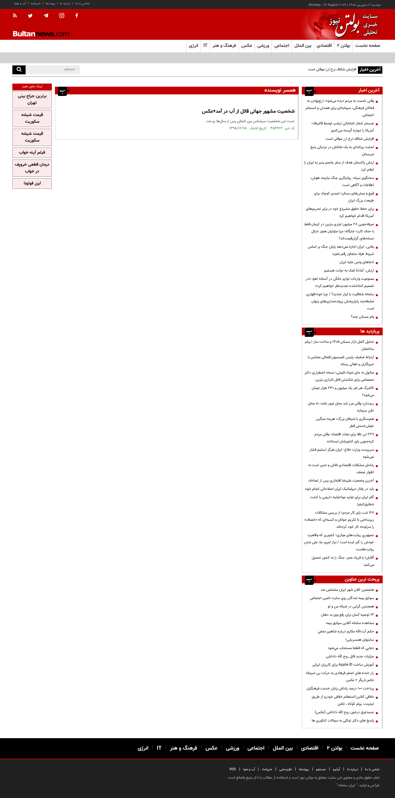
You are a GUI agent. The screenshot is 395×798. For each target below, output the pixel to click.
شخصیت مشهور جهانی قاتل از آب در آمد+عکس (248, 111)
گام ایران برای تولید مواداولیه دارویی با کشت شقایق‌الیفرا (342, 500)
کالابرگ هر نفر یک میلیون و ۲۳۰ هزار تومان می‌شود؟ (343, 391)
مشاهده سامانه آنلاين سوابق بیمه (350, 623)
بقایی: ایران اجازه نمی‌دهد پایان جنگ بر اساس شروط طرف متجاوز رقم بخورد (341, 250)
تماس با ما (82, 3)
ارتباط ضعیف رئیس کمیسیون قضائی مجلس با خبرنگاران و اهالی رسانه (341, 360)
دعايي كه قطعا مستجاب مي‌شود (351, 648)
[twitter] (30, 16)
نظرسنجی (285, 769)
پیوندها (50, 3)
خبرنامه (36, 3)
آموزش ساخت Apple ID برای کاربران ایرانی (343, 665)
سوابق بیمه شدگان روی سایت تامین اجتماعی (342, 598)
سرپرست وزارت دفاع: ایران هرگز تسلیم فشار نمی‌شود (341, 453)
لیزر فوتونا (32, 183)
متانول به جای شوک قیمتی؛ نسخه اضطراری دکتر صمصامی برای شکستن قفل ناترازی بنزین (339, 376)
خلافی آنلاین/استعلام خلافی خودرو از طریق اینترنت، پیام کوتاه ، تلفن (343, 700)
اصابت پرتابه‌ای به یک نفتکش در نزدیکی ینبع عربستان (342, 150)
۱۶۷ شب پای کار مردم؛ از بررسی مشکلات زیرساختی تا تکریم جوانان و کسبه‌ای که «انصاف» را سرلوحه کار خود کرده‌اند (339, 520)
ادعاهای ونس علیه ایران (356, 262)
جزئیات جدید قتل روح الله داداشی (350, 656)
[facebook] (76, 16)
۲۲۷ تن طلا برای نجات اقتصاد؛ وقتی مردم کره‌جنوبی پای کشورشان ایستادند (344, 438)
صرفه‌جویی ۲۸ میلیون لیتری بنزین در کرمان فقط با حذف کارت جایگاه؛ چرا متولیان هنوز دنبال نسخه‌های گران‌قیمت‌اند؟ (339, 231)
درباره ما (65, 3)
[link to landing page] (352, 24)
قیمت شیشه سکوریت (32, 118)
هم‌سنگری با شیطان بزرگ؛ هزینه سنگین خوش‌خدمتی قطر (345, 422)
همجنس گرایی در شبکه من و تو (351, 606)
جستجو (321, 769)
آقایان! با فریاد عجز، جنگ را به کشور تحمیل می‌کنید (343, 561)
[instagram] (61, 16)
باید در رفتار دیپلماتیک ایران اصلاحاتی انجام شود (339, 489)
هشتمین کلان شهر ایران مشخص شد (347, 590)
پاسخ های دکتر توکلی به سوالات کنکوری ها (343, 720)
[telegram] (46, 16)
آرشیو (336, 769)
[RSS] (17, 16)
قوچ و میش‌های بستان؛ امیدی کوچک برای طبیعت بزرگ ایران (344, 197)
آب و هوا (20, 3)
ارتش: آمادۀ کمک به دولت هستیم (349, 270)
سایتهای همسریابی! (359, 640)
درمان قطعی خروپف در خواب (32, 168)
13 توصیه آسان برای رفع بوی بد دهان (347, 615)
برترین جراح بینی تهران (32, 99)
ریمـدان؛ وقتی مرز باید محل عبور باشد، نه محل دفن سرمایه (341, 407)
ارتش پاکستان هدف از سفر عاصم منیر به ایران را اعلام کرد (339, 166)
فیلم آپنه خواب (32, 152)
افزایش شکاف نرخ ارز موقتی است (332, 69)
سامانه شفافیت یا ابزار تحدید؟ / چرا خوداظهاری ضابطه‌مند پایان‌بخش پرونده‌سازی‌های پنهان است (340, 301)
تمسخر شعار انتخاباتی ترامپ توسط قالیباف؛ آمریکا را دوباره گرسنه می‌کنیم (342, 127)
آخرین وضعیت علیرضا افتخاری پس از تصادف (341, 480)
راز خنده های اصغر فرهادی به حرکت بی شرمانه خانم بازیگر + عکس (340, 676)
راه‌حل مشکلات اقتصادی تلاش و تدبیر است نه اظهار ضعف (341, 468)
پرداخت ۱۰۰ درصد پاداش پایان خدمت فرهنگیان (340, 688)
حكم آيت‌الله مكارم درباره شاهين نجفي (346, 631)
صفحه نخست (367, 45)
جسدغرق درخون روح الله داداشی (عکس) (344, 712)
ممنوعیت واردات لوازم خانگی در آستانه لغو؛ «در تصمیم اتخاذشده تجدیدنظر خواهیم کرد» (340, 282)
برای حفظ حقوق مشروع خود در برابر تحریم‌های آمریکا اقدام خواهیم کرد (340, 212)
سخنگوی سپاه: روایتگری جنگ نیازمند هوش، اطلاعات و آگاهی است (342, 181)
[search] (19, 69)
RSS (233, 769)
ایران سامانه (346, 785)
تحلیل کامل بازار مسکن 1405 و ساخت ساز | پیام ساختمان (339, 345)
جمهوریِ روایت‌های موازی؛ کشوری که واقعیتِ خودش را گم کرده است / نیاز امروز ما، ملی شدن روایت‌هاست (339, 542)
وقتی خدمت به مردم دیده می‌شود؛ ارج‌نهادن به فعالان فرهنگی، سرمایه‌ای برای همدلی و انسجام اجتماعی (340, 108)
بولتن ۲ (343, 45)
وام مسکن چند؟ (362, 317)
